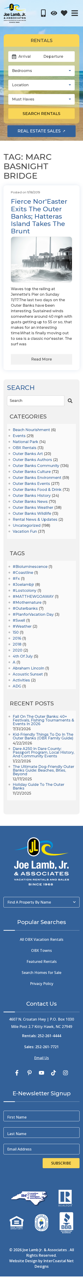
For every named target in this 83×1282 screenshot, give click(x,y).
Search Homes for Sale (41, 972)
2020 (17, 650)
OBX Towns (41, 950)
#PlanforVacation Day (33, 615)
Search (16, 400)
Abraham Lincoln (28, 668)
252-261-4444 (49, 1035)
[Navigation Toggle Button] (74, 13)
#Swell (19, 621)
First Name (17, 1117)
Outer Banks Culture (32, 472)
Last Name (16, 1133)
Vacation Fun (25, 532)
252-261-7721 (47, 1046)
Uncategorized (27, 526)
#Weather (22, 627)
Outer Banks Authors (32, 460)
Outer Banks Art (28, 454)
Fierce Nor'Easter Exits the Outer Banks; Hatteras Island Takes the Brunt (39, 216)
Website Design (23, 1260)
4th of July (23, 656)
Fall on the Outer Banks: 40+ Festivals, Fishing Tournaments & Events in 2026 (43, 720)
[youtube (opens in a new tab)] (41, 1072)
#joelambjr (23, 585)
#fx (16, 579)
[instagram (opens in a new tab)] (65, 1072)
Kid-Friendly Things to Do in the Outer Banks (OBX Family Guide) (43, 736)
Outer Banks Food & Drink (37, 490)
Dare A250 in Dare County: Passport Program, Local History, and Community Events (43, 752)
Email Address (19, 1149)
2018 (17, 645)
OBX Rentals (24, 448)
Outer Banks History (32, 496)
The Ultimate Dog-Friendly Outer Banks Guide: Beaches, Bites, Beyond (43, 770)
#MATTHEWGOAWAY (33, 597)
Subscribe (61, 1163)
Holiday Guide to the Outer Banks (38, 786)
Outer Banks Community (36, 466)
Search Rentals (41, 113)
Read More (41, 359)
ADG (17, 686)
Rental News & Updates (35, 520)
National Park (25, 442)
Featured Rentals (42, 961)
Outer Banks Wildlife (32, 514)
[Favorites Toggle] (64, 13)
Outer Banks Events (31, 484)
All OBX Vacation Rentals (41, 939)
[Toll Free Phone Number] (43, 13)
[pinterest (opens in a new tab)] (29, 1072)
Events (19, 436)
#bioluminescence (30, 567)
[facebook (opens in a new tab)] (17, 1072)
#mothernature (27, 603)
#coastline (23, 573)
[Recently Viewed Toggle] (54, 13)
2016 (17, 639)
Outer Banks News (30, 502)
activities (21, 680)
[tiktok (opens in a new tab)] (53, 1072)
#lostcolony (24, 591)
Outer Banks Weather (33, 508)
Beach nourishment (31, 430)
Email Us (41, 1057)
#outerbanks (25, 609)
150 (16, 633)
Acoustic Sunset (28, 674)
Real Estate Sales (47, 133)
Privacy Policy (41, 983)
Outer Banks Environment (37, 478)
